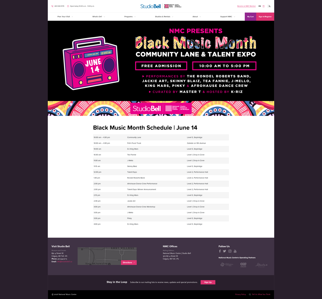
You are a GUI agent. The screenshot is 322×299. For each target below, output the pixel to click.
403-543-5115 (59, 6)
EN (260, 6)
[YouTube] (235, 251)
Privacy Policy (240, 294)
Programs (128, 16)
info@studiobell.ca (64, 262)
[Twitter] (224, 251)
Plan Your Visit (63, 16)
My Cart (250, 17)
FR (264, 6)
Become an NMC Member (246, 6)
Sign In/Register (265, 17)
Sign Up (208, 282)
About (195, 16)
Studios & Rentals (163, 16)
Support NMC (226, 16)
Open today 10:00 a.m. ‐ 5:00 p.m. (82, 6)
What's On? (97, 16)
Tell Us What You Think (260, 294)
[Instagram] (229, 251)
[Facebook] (220, 251)
